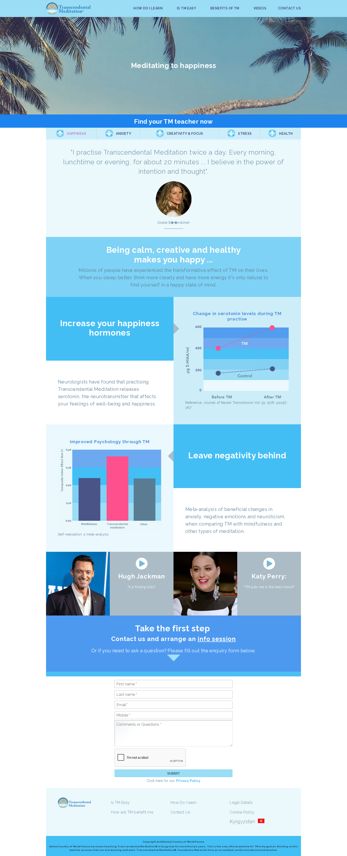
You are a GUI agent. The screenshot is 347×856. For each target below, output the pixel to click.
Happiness (76, 133)
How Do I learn (183, 802)
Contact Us (180, 812)
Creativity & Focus (185, 133)
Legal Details (241, 802)
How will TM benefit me (132, 812)
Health (286, 133)
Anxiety (123, 133)
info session (217, 638)
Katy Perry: (269, 576)
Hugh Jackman (141, 576)
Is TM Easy (120, 802)
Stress (245, 133)
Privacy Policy (188, 781)
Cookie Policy (242, 812)
